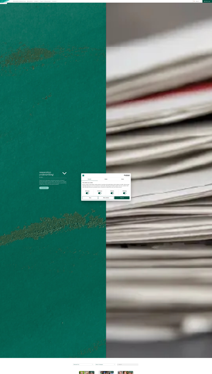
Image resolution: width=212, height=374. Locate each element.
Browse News (44, 187)
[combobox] (83, 364)
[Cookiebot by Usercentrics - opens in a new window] (125, 175)
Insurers (54, 1)
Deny (90, 197)
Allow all (122, 197)
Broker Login (208, 1)
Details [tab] (106, 179)
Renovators (30, 1)
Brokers (36, 1)
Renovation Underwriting (19, 1)
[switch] (99, 193)
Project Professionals (45, 1)
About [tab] (122, 179)
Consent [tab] (89, 179)
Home (3, 3)
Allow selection (106, 197)
